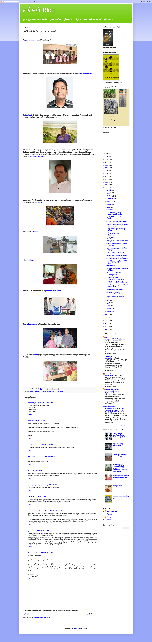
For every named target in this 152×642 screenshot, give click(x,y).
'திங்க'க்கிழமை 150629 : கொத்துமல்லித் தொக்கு (114, 213)
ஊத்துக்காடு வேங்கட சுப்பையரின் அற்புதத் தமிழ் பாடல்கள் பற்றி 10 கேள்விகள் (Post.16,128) (114, 410)
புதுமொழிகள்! (111, 265)
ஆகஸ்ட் (109, 201)
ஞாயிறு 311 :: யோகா (113, 238)
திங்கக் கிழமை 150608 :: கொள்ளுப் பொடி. (114, 273)
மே (108, 300)
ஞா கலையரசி (32, 531)
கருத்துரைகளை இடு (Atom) (42, 617)
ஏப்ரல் (108, 303)
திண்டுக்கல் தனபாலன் (35, 445)
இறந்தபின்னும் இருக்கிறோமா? (116, 289)
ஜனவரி (109, 311)
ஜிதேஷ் (40, 202)
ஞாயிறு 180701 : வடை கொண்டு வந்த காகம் (120, 455)
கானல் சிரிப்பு (109, 358)
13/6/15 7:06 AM (47, 402)
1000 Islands (109, 375)
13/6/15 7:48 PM (54, 485)
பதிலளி (30, 414)
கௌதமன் (110, 517)
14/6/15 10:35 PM (43, 531)
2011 (107, 323)
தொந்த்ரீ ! (110, 209)
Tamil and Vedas (111, 406)
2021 (107, 171)
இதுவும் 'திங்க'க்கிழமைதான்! (115, 297)
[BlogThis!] (52, 389)
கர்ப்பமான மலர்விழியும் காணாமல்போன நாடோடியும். (116, 293)
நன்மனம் (31, 420)
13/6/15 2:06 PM (50, 457)
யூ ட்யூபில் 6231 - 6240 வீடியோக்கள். (115, 339)
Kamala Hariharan (34, 553)
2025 (107, 159)
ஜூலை (109, 204)
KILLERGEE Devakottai (36, 457)
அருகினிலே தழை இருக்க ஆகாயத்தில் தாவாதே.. (121, 476)
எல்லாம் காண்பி (125, 425)
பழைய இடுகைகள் (90, 614)
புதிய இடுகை (28, 614)
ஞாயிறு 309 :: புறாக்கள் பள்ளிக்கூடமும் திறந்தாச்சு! (115, 278)
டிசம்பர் (109, 190)
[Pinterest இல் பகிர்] (58, 389)
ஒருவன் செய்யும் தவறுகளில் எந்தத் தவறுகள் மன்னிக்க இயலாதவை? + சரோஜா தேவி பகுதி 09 (120, 468)
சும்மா (106, 337)
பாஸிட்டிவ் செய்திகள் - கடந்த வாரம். (117, 221)
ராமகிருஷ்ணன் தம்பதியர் (36, 156)
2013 (107, 318)
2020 (107, 173)
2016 (107, 185)
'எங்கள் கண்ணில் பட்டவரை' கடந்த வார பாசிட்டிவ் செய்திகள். (46, 391)
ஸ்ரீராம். (109, 519)
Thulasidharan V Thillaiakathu (38, 511)
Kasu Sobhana (112, 511)
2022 (107, 168)
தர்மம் (36, 355)
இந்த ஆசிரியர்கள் (31, 40)
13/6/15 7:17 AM (39, 420)
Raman (109, 514)
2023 (107, 165)
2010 (107, 326)
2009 (107, 329)
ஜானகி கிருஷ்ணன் (31, 260)
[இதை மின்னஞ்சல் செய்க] (50, 389)
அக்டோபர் (110, 196)
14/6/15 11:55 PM (47, 553)
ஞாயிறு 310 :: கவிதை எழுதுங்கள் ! (117, 255)
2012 (107, 320)
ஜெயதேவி (28, 115)
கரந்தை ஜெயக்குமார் (34, 402)
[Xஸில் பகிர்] (54, 389)
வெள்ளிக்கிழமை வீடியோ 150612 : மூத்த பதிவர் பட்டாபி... (117, 261)
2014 (107, 315)
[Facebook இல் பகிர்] (56, 389)
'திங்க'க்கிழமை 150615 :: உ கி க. (117, 252)
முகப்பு (58, 614)
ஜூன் (109, 207)
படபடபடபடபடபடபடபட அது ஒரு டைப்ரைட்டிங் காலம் (121, 497)
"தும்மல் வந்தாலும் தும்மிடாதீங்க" (118, 444)
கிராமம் (35, 232)
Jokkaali (31, 497)
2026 (107, 157)
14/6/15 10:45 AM (56, 511)
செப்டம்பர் (110, 198)
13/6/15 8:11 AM (47, 445)
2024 (107, 162)
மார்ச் (108, 306)
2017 (107, 182)
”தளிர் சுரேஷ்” (32, 471)
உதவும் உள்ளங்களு (31, 324)
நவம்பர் (109, 193)
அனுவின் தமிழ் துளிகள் (112, 389)
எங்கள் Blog (39, 9)
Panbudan (108, 356)
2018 (107, 179)
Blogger (77, 628)
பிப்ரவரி (109, 308)
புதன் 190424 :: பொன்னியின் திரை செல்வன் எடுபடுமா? (119, 435)
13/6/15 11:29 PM (40, 497)
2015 (107, 187)
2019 (107, 176)
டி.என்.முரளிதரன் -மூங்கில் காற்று (38, 485)
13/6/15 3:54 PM (42, 471)
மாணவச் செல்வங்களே (53, 291)
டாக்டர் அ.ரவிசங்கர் (86, 73)
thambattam (109, 374)
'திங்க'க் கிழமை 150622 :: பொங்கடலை (115, 234)
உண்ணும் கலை (117, 485)
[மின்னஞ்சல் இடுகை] (46, 389)
